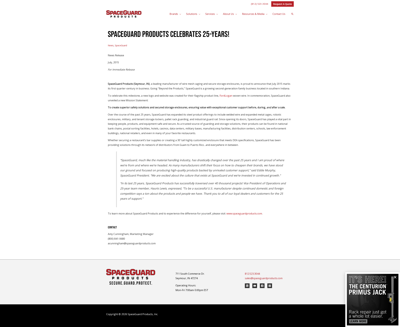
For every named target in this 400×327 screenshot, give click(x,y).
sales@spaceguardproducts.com (263, 278)
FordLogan (226, 95)
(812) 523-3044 (259, 3)
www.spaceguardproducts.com (244, 213)
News (111, 45)
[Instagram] (269, 285)
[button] (282, 4)
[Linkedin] (247, 285)
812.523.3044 (252, 273)
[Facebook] (262, 285)
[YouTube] (254, 285)
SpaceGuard (121, 45)
